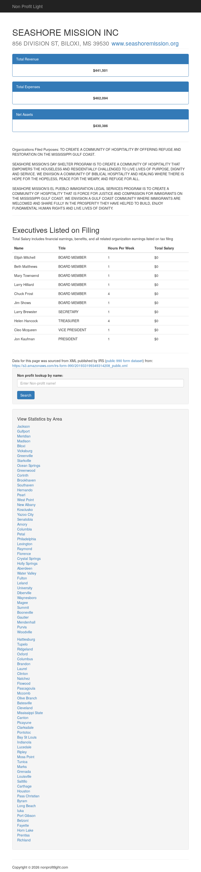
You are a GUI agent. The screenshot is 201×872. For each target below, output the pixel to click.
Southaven (25, 485)
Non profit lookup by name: (40, 375)
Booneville (25, 612)
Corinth (22, 475)
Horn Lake (25, 830)
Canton (22, 717)
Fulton (22, 578)
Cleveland (25, 707)
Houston (23, 791)
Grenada (24, 771)
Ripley (22, 751)
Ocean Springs (28, 465)
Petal (21, 533)
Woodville (24, 631)
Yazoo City (25, 514)
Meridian (24, 436)
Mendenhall (26, 622)
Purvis (22, 627)
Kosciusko (25, 509)
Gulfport (23, 431)
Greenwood (26, 470)
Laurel (22, 668)
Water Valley (26, 573)
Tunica (22, 761)
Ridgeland (25, 649)
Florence (24, 553)
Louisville (24, 776)
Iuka (20, 810)
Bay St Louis (27, 737)
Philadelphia (26, 538)
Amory (22, 524)
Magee (22, 602)
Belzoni (22, 820)
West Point (25, 499)
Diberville (24, 592)
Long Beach (26, 805)
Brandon (23, 663)
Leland (22, 582)
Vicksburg (24, 450)
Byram (22, 800)
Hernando (25, 489)
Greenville (25, 455)
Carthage (24, 786)
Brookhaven (26, 480)
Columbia (24, 529)
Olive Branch (27, 697)
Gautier (23, 617)
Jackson (23, 426)
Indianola (24, 742)
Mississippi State (30, 712)
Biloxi (21, 445)
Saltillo (22, 781)
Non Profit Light (27, 6)
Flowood (23, 683)
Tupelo (22, 644)
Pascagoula (26, 688)
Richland (24, 839)
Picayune (24, 722)
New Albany (26, 504)
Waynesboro (27, 597)
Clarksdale (25, 727)
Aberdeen (24, 568)
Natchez (23, 678)
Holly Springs (27, 563)
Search (25, 395)
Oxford (22, 653)
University (24, 587)
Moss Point (25, 756)
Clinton (22, 673)
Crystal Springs (29, 558)
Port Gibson (26, 815)
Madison (23, 440)
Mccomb (23, 693)
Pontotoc (24, 732)
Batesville (24, 702)
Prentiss (23, 835)
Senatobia (25, 519)
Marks (22, 766)
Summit (23, 607)
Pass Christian (28, 795)
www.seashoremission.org (145, 43)
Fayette (23, 825)
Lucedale (24, 746)
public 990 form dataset (124, 360)
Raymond (24, 548)
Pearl (21, 494)
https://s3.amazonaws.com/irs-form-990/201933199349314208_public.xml (69, 365)
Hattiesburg (26, 639)
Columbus (25, 658)
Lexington (24, 543)
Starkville (24, 460)
